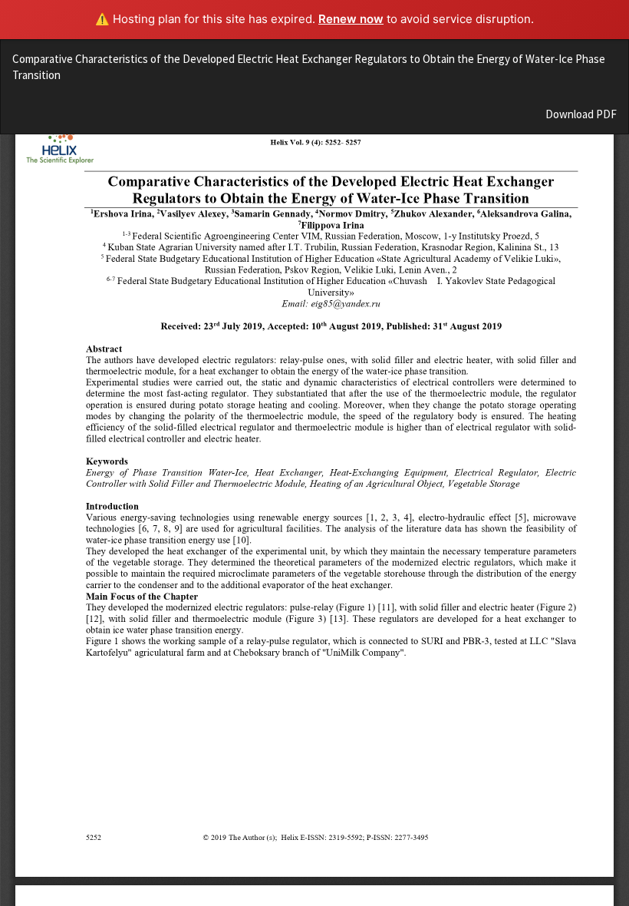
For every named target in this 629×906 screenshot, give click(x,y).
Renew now (351, 19)
